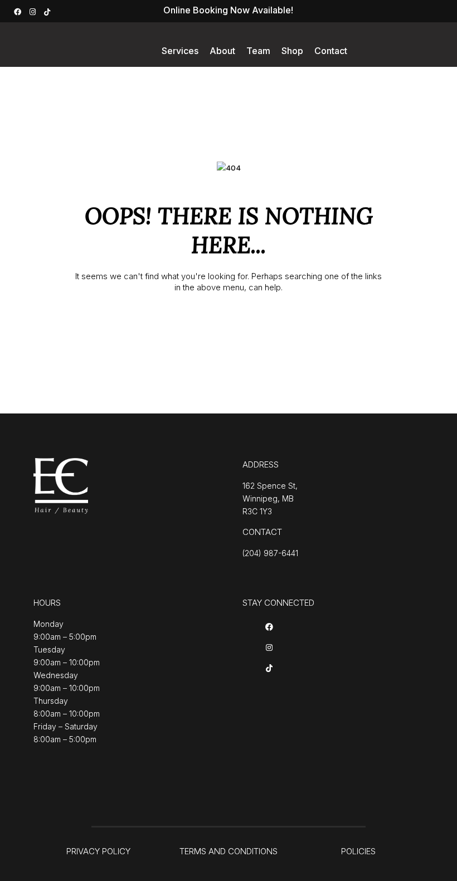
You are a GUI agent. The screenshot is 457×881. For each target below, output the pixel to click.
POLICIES (358, 851)
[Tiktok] (269, 669)
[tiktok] (48, 11)
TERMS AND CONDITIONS (228, 851)
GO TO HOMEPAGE (229, 324)
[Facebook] (19, 11)
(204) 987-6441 (270, 553)
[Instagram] (34, 11)
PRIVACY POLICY (98, 851)
